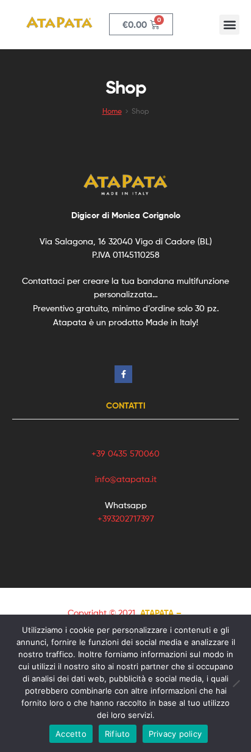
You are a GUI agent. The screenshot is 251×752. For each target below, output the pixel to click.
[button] (229, 25)
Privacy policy (175, 734)
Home (112, 111)
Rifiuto (117, 734)
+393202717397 (125, 518)
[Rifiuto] (236, 683)
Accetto (71, 734)
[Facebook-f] (123, 374)
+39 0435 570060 (125, 453)
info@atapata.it (126, 479)
